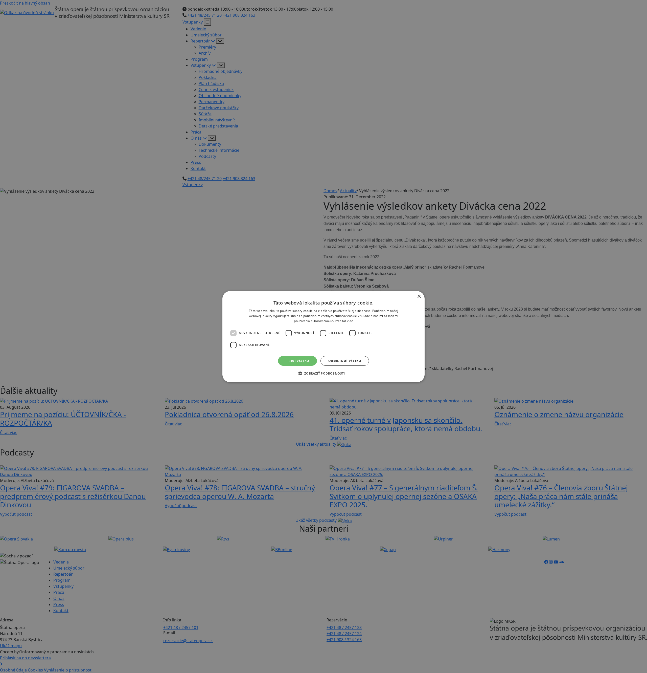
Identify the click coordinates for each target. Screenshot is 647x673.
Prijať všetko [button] (297, 360)
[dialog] (323, 336)
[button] (323, 373)
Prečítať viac (344, 320)
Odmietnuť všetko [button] (344, 360)
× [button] (419, 296)
